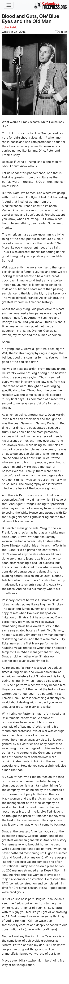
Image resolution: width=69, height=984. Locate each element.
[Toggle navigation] (8, 5)
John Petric (9, 27)
